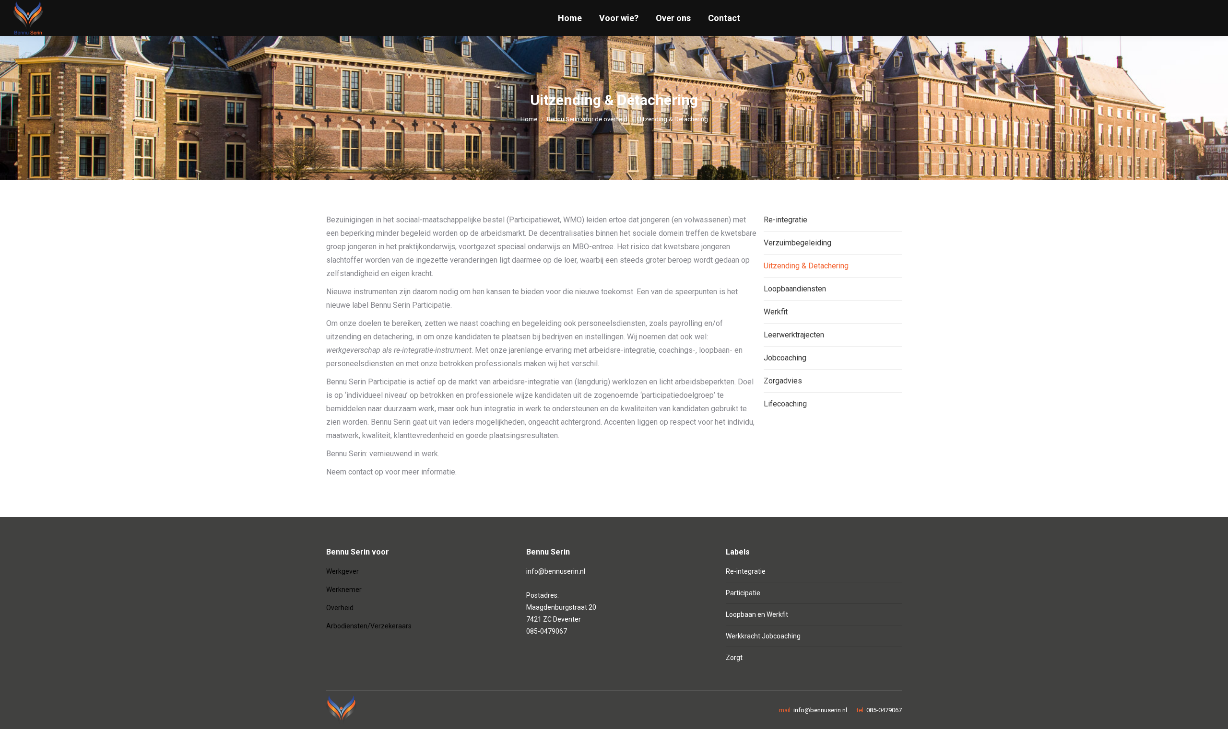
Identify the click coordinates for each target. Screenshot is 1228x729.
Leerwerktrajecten (794, 334)
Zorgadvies (783, 380)
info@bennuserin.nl (555, 571)
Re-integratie (785, 219)
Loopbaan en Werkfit (757, 614)
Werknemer (344, 589)
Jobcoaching (785, 357)
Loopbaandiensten (795, 288)
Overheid (340, 608)
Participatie (743, 593)
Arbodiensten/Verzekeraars (369, 626)
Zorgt (734, 657)
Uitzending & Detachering (806, 265)
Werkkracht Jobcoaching (763, 636)
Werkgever (342, 571)
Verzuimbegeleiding (797, 242)
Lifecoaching (785, 403)
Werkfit (776, 311)
